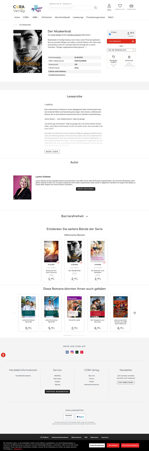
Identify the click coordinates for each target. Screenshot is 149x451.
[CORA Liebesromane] (19, 9)
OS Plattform (44, 437)
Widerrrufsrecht (76, 437)
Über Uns (91, 376)
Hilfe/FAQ (57, 376)
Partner (91, 381)
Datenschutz (94, 437)
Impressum (105, 437)
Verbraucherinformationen (60, 437)
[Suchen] (95, 8)
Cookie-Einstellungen (97, 445)
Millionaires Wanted (74, 235)
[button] (121, 50)
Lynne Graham (56, 35)
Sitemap (57, 384)
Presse (91, 379)
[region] (74, 445)
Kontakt (57, 381)
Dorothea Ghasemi (74, 35)
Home (15, 25)
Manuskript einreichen (91, 384)
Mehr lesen (52, 152)
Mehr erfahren (86, 189)
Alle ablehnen (113, 445)
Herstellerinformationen (57, 75)
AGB (85, 437)
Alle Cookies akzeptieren (130, 445)
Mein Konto (57, 379)
